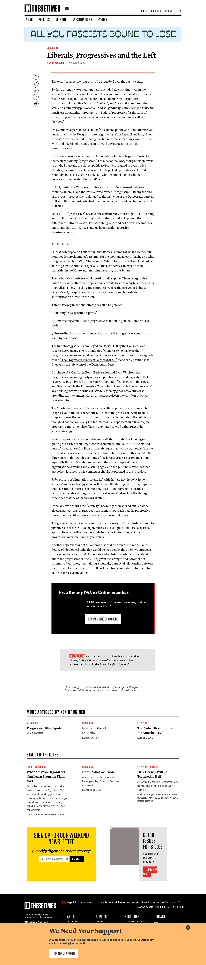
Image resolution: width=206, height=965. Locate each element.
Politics (44, 19)
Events (102, 19)
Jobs (156, 922)
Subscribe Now (150, 872)
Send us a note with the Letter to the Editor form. (111, 690)
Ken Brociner (55, 62)
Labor (29, 19)
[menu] (67, 8)
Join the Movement (64, 953)
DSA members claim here (103, 618)
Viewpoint (52, 48)
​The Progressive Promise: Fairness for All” (88, 360)
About (144, 11)
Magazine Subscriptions (137, 922)
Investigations (81, 19)
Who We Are (72, 922)
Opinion (60, 19)
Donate (169, 11)
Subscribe (156, 11)
